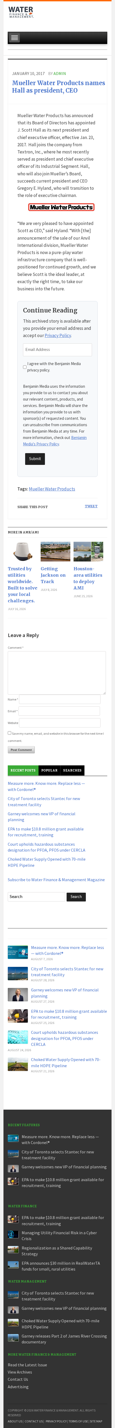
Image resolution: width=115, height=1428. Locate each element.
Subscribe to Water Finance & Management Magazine (56, 879)
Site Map (96, 1421)
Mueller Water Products (52, 489)
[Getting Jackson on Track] (56, 553)
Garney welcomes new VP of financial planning (64, 1166)
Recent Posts (23, 770)
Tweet (91, 506)
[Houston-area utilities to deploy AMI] (88, 553)
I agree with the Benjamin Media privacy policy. (54, 367)
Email (13, 711)
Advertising (18, 1386)
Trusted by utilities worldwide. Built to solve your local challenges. (22, 584)
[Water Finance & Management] (21, 15)
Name (13, 699)
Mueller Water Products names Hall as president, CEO (58, 86)
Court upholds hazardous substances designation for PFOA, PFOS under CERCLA (64, 1038)
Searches (72, 770)
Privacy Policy (58, 335)
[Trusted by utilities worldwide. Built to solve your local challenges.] (23, 553)
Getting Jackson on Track (53, 575)
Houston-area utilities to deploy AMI (88, 578)
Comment (16, 648)
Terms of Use (78, 1421)
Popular (49, 770)
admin (59, 73)
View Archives (20, 1372)
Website (13, 723)
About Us (15, 1421)
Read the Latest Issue (27, 1364)
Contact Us (18, 1379)
